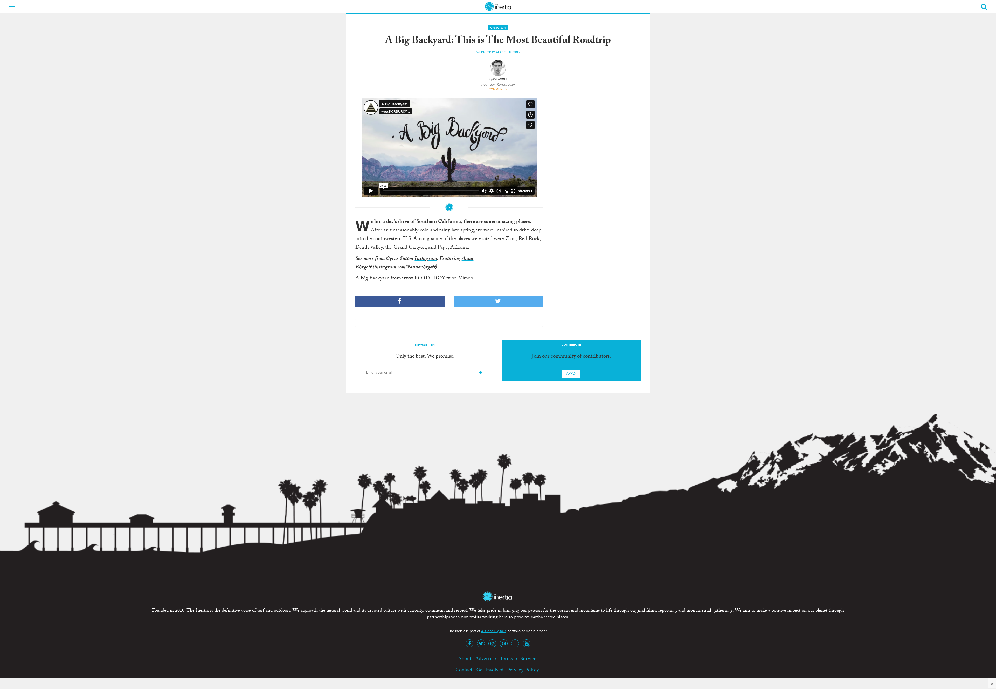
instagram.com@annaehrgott (404, 267)
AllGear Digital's (493, 631)
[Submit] (481, 373)
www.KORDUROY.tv (426, 278)
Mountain (498, 28)
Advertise (485, 658)
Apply (571, 373)
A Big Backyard (372, 278)
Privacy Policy (523, 669)
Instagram (425, 259)
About (464, 658)
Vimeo (466, 278)
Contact (464, 669)
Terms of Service (518, 658)
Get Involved (489, 669)
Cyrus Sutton (498, 79)
